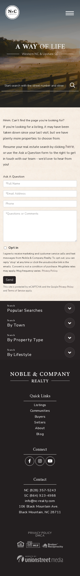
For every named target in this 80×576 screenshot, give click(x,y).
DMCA (39, 535)
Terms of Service (16, 290)
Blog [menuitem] (40, 434)
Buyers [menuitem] (40, 416)
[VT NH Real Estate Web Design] (40, 558)
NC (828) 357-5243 (40, 490)
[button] (72, 85)
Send (9, 280)
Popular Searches (24, 310)
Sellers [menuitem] (40, 422)
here (69, 146)
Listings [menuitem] (40, 405)
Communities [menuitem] (40, 410)
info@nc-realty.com (40, 501)
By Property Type (25, 340)
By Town (16, 325)
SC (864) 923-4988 (40, 495)
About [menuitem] (40, 428)
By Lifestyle (19, 354)
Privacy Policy (49, 270)
